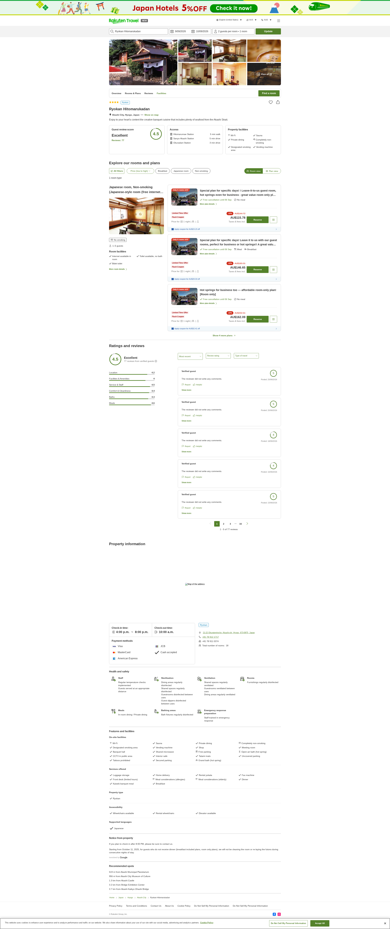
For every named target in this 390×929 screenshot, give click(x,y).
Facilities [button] (161, 93)
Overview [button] (116, 93)
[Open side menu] (278, 20)
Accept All (320, 923)
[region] (195, 923)
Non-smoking (201, 171)
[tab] (253, 171)
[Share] (278, 102)
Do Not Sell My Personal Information (250, 906)
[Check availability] (273, 219)
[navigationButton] (210, 524)
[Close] (385, 923)
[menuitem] (229, 20)
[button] (123, 20)
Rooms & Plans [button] (133, 93)
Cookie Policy (206, 923)
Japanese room (181, 171)
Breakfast (162, 171)
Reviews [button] (148, 93)
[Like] (271, 102)
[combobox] (138, 31)
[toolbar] (190, 31)
